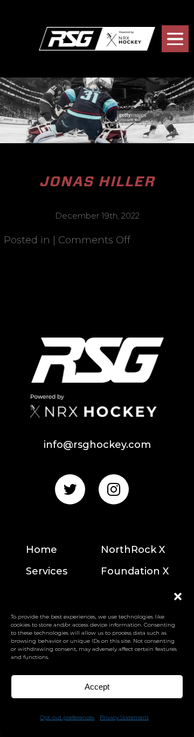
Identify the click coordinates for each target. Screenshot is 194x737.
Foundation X (135, 571)
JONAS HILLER (97, 181)
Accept (97, 686)
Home (41, 550)
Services (46, 571)
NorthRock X (133, 550)
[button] (177, 596)
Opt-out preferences (67, 717)
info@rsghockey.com (97, 445)
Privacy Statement (124, 717)
